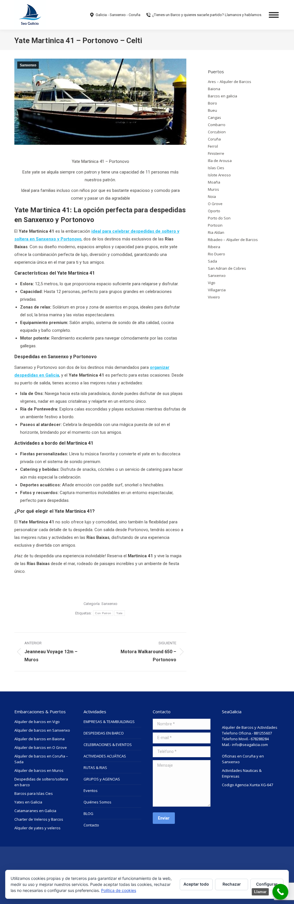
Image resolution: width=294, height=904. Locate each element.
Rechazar (232, 884)
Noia (212, 196)
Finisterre (216, 153)
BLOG (88, 813)
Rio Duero (216, 254)
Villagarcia (217, 289)
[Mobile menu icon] (274, 15)
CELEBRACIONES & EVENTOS (108, 744)
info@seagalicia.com (250, 744)
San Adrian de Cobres (227, 268)
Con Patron (103, 613)
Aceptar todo (196, 884)
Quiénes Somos (97, 802)
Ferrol (213, 146)
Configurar (267, 884)
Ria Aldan (216, 232)
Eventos (91, 790)
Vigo (211, 282)
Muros (213, 189)
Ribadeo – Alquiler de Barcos (233, 239)
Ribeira (214, 246)
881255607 (263, 733)
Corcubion (217, 131)
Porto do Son (219, 218)
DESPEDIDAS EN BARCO (104, 733)
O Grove (215, 203)
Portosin (215, 225)
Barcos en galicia (222, 96)
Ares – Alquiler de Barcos (229, 81)
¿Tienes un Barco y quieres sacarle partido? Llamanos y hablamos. (207, 15)
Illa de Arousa (220, 160)
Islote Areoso (219, 175)
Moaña (214, 182)
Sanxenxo (28, 65)
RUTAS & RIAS (95, 767)
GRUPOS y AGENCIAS (102, 779)
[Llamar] (280, 892)
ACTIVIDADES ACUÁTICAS (105, 756)
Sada (212, 261)
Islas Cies (216, 167)
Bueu (212, 110)
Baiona (214, 88)
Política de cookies (118, 890)
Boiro (212, 103)
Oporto (214, 210)
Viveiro (214, 297)
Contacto (91, 825)
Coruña (214, 139)
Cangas (214, 117)
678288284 (260, 738)
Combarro (216, 124)
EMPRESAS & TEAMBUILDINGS (109, 721)
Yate (119, 613)
